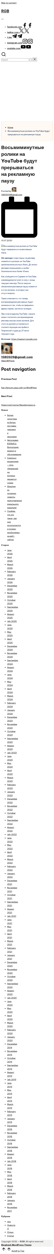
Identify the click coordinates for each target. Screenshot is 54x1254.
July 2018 (11, 1161)
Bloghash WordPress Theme (16, 1245)
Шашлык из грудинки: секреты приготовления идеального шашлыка (14, 497)
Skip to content (8, 2)
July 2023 (12, 752)
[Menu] (2, 19)
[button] (30, 59)
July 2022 (12, 834)
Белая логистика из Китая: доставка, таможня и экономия (12, 426)
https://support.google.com (24, 339)
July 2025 (12, 621)
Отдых (10, 1232)
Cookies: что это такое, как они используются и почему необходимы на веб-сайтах (14, 525)
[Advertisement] (27, 93)
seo (9, 1221)
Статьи (10, 1235)
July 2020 (12, 997)
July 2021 (11, 916)
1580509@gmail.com (17, 357)
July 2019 (11, 1079)
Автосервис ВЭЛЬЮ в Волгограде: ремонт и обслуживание (14, 447)
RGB (5, 11)
